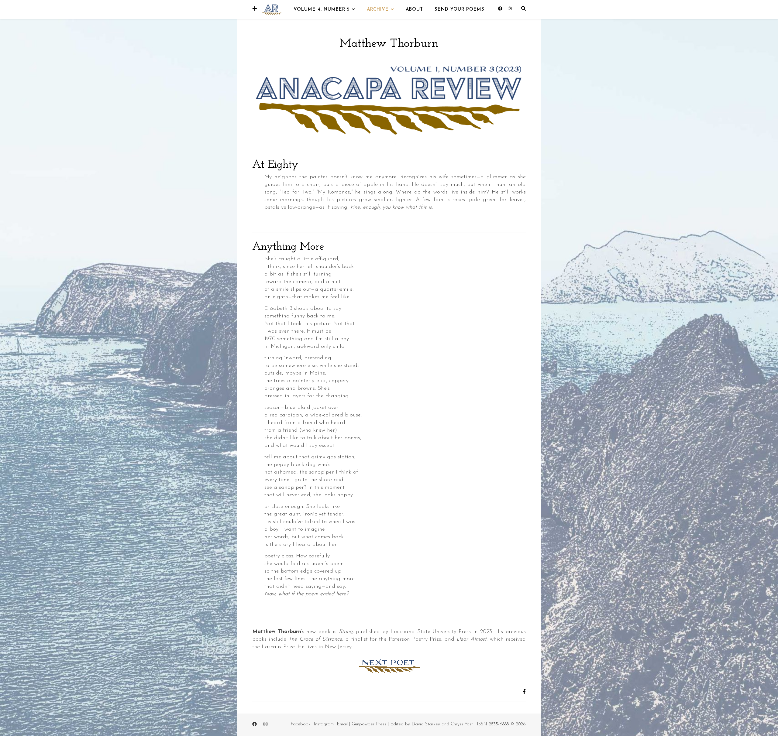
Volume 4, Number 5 (322, 9)
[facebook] (501, 9)
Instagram (324, 724)
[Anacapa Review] (272, 9)
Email (342, 724)
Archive (378, 9)
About (414, 9)
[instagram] (509, 9)
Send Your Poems (459, 9)
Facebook (301, 724)
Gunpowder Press (369, 724)
